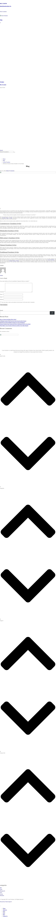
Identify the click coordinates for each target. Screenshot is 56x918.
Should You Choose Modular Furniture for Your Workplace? (12, 322)
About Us (5, 910)
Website (1, 299)
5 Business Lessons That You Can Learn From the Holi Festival (13, 321)
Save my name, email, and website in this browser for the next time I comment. (18, 302)
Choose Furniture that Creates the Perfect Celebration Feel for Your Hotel (15, 324)
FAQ (4, 913)
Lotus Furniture (51, 259)
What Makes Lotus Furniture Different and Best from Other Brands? (14, 325)
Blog (4, 914)
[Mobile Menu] (0, 148)
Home (4, 908)
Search (1, 310)
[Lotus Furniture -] (4, 15)
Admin (7, 170)
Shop (4, 911)
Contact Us (5, 916)
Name (1, 294)
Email (1, 297)
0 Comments (11, 170)
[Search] (52, 313)
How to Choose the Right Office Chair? (8, 319)
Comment (2, 291)
